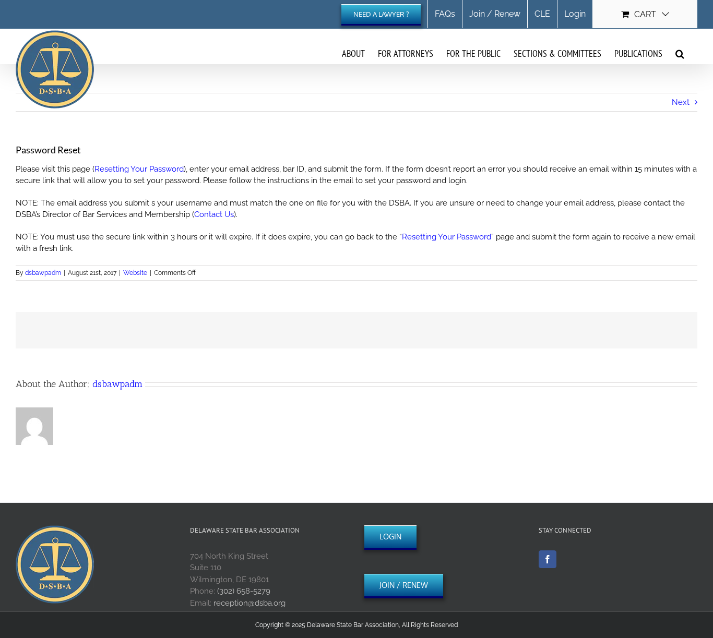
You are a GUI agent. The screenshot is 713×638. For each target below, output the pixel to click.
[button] (679, 53)
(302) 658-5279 (243, 591)
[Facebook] (547, 559)
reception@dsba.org (249, 603)
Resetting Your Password (139, 169)
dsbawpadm (43, 272)
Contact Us (214, 214)
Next (681, 102)
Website (135, 272)
